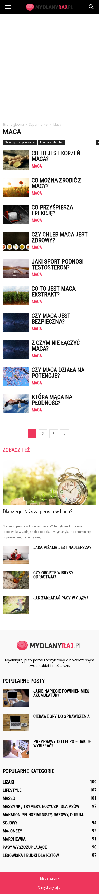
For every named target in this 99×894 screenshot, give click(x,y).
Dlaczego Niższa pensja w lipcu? (38, 511)
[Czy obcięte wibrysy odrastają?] (16, 580)
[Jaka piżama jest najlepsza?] (16, 555)
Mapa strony (49, 878)
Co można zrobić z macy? (56, 183)
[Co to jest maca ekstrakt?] (16, 295)
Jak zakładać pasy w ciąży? (60, 597)
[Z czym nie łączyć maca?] (16, 349)
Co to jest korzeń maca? (56, 156)
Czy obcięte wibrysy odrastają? (53, 574)
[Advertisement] (49, 66)
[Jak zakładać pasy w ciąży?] (16, 605)
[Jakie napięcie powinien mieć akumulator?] (16, 698)
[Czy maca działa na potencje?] (16, 376)
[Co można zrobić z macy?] (16, 187)
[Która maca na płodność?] (16, 403)
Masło (9, 798)
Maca (37, 166)
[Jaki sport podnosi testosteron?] (16, 268)
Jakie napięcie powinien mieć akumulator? (61, 693)
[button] (91, 7)
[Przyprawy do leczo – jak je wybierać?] (16, 749)
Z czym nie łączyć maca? (56, 346)
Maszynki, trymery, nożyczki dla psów (41, 806)
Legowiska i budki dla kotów (31, 855)
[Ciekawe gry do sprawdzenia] (16, 722)
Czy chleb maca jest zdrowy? (60, 237)
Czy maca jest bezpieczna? (51, 318)
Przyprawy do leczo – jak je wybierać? (62, 743)
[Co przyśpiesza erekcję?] (16, 214)
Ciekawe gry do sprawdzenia (61, 716)
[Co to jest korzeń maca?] (16, 160)
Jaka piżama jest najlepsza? (62, 547)
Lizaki (8, 782)
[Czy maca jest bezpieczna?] (16, 322)
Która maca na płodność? (52, 400)
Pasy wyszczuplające (25, 847)
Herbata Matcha (51, 142)
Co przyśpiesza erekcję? (52, 210)
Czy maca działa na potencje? (58, 373)
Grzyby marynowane (20, 142)
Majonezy (12, 831)
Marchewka (14, 839)
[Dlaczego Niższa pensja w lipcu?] (49, 482)
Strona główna (13, 124)
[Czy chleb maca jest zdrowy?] (16, 241)
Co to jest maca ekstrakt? (54, 291)
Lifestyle (12, 790)
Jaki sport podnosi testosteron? (58, 264)
